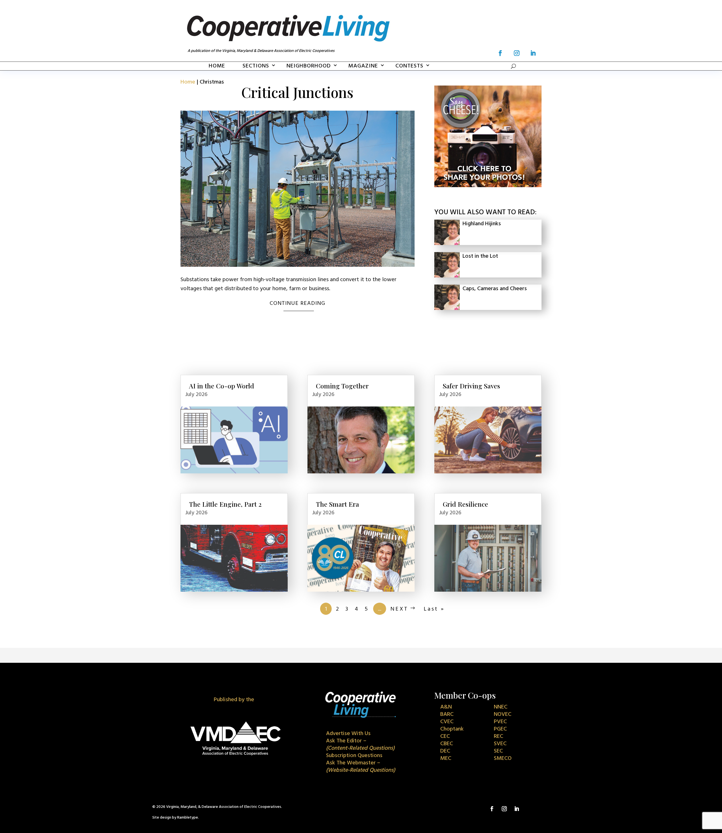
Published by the (234, 699)
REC (498, 736)
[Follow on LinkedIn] (533, 53)
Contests (409, 66)
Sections (256, 66)
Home (217, 66)
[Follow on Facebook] (500, 53)
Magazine (363, 66)
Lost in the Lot (480, 256)
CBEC (446, 743)
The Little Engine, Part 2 (225, 504)
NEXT (399, 609)
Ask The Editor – (360, 744)
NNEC (500, 707)
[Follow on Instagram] (516, 53)
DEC (445, 751)
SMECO (503, 758)
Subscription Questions (354, 755)
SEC (498, 751)
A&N (446, 707)
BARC (447, 714)
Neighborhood (309, 66)
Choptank (452, 729)
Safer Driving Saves (471, 385)
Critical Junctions (297, 92)
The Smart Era (337, 504)
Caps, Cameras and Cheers (495, 288)
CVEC (447, 721)
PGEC (500, 729)
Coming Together (342, 385)
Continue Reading (297, 303)
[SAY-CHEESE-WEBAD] (488, 185)
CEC (445, 736)
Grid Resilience (465, 504)
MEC (445, 758)
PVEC (500, 721)
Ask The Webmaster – (360, 766)
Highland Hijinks (482, 223)
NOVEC (502, 714)
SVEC (500, 743)
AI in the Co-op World (221, 385)
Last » (434, 609)
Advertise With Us (348, 733)
